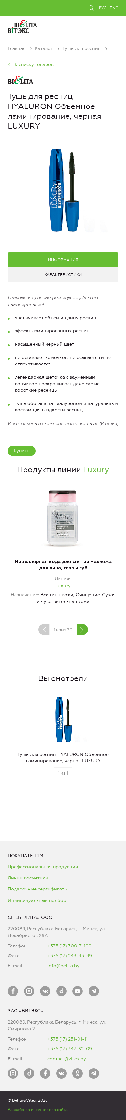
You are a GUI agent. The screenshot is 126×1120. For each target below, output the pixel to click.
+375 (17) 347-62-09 (69, 1049)
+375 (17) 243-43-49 (69, 955)
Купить (21, 451)
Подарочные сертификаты (38, 889)
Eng (114, 8)
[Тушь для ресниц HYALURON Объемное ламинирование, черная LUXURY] (63, 189)
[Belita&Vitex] (22, 25)
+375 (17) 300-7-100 (69, 946)
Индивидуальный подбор (37, 900)
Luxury (96, 469)
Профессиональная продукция (43, 866)
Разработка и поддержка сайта (38, 1109)
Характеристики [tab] (63, 275)
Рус (102, 8)
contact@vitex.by (66, 1059)
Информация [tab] (63, 260)
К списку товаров (34, 64)
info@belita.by (63, 966)
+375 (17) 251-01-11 (67, 1039)
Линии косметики (28, 878)
